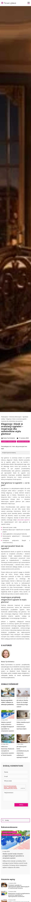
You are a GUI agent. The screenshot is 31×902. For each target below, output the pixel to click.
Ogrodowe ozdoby (23, 441)
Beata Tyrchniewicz (9, 438)
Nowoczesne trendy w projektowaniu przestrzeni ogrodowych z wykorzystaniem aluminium (19, 895)
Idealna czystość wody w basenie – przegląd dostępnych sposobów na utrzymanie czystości (7, 726)
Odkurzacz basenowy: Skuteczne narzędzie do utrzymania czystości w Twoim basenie (7, 751)
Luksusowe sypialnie (23, 520)
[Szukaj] (3, 820)
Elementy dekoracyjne (8, 441)
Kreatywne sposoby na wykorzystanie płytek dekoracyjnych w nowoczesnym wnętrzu (18, 886)
